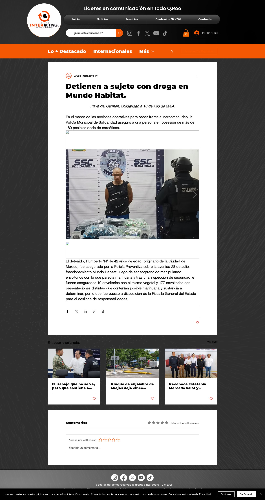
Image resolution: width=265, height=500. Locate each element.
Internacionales (112, 51)
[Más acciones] (197, 76)
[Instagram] (129, 33)
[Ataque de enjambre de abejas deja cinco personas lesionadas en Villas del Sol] (132, 363)
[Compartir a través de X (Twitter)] (76, 311)
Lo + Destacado (67, 51)
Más (144, 51)
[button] (186, 33)
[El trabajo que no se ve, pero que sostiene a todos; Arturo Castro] (74, 363)
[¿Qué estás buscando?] (119, 33)
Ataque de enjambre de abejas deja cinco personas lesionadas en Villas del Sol (132, 386)
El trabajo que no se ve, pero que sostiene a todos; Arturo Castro (73, 386)
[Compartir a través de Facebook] (67, 311)
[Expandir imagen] (132, 194)
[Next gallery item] (195, 194)
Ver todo (212, 342)
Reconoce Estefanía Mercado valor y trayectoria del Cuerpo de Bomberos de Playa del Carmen (190, 386)
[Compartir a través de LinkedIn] (85, 311)
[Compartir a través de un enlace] (94, 311)
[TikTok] (165, 33)
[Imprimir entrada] (103, 311)
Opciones (226, 494)
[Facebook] (138, 33)
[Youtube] (141, 477)
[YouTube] (156, 33)
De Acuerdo (246, 494)
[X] (147, 33)
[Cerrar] (261, 494)
